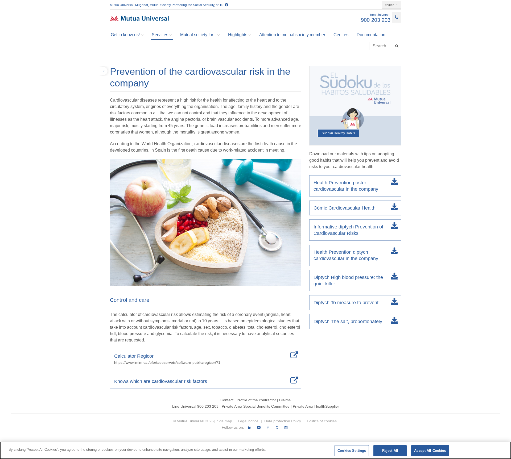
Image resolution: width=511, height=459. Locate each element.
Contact (226, 400)
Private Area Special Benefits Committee (256, 406)
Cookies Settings (351, 451)
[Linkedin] (249, 427)
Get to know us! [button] (125, 34)
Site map (225, 421)
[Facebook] (268, 427)
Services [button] (160, 34)
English (390, 4)
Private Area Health (309, 406)
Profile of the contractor (256, 400)
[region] (255, 450)
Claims (285, 400)
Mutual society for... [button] (198, 34)
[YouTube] (259, 427)
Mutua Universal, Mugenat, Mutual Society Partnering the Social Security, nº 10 (167, 5)
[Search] (397, 46)
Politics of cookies (322, 421)
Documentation (371, 34)
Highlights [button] (237, 34)
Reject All (390, 451)
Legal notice (248, 421)
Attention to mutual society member (292, 34)
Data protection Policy (283, 421)
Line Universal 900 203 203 (195, 406)
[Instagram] (286, 427)
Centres (340, 34)
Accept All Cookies (430, 451)
